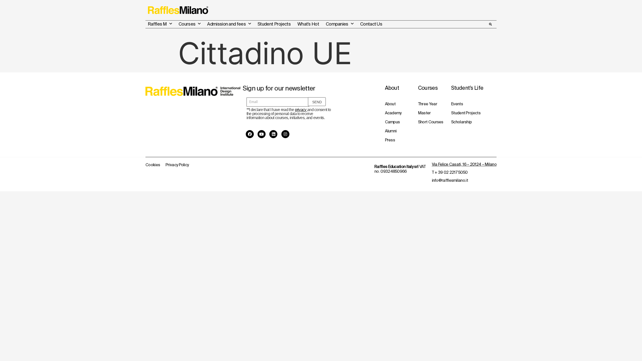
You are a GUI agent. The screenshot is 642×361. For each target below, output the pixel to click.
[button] (490, 24)
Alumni (391, 131)
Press (390, 140)
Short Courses (430, 122)
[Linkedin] (273, 134)
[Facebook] (250, 134)
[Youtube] (262, 134)
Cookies (152, 164)
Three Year (427, 104)
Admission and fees (226, 24)
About (390, 104)
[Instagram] (285, 134)
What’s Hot (308, 24)
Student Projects (274, 24)
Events (457, 104)
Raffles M (157, 24)
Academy (393, 113)
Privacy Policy (177, 164)
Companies (337, 24)
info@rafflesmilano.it (450, 180)
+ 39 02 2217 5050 (451, 172)
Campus (392, 122)
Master (424, 113)
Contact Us (371, 24)
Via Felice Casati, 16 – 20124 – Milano (464, 164)
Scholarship (461, 122)
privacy (301, 110)
